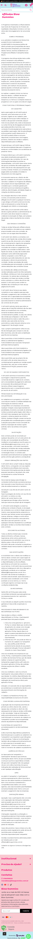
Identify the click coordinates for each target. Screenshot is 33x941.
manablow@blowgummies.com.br (14, 881)
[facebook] (2, 885)
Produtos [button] (6, 869)
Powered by (12, 935)
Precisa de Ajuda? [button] (11, 864)
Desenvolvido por (12, 938)
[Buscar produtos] (5, 5)
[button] (26, 5)
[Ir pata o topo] (4, 933)
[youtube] (5, 885)
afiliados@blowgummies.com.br (15, 444)
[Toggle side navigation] (1, 5)
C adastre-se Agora (7, 845)
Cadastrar (26, 911)
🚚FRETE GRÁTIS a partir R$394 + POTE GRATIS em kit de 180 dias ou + (17, 1)
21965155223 (8, 878)
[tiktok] (11, 885)
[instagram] (8, 885)
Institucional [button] (8, 858)
